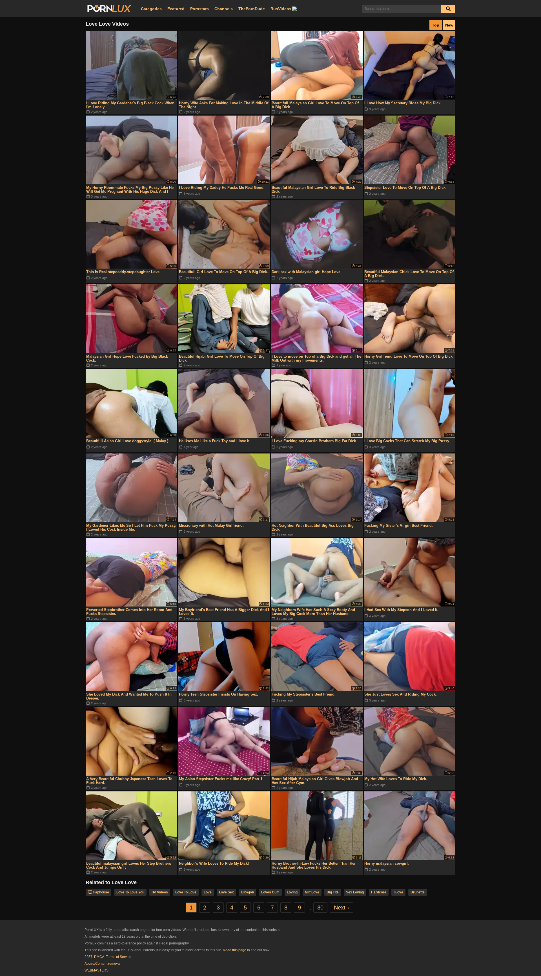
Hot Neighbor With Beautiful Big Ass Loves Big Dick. (313, 527)
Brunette (418, 892)
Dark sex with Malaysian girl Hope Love (306, 272)
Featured (176, 8)
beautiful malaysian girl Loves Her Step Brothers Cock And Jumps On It (128, 865)
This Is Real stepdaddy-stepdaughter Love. (123, 272)
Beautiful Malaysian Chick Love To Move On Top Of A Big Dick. (409, 274)
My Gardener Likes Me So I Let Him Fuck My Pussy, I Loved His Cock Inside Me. (131, 527)
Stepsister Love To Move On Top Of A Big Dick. (405, 187)
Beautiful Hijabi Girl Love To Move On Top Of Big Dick (222, 358)
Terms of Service (118, 957)
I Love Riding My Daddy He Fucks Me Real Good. (222, 187)
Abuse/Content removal (103, 964)
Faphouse (101, 892)
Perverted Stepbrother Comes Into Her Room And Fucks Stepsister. (129, 612)
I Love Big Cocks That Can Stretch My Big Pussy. (407, 441)
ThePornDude (251, 8)
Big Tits (333, 892)
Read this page (234, 950)
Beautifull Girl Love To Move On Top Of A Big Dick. (223, 272)
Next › (341, 907)
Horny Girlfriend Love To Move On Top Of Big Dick (408, 356)
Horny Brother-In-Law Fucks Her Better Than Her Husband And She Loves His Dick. (314, 865)
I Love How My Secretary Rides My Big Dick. (403, 103)
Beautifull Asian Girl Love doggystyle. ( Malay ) (127, 441)
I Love (398, 892)
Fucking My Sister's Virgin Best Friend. (398, 525)
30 (320, 907)
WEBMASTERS (96, 970)
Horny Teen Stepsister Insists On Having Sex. (218, 694)
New (449, 25)
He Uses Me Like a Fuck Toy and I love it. (214, 441)
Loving (292, 892)
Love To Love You (130, 892)
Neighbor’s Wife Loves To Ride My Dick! (214, 863)
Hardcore (378, 892)
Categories (151, 8)
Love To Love (185, 892)
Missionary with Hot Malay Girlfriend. (211, 525)
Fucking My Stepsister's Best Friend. (304, 694)
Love (208, 892)
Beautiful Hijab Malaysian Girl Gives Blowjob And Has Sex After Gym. (315, 781)
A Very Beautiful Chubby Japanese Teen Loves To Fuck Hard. (129, 781)
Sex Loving (355, 892)
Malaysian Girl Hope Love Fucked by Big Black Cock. (127, 358)
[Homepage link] (109, 8)
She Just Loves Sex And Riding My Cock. (400, 694)
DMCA (99, 957)
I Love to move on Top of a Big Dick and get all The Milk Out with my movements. (316, 358)
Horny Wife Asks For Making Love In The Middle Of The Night (223, 105)
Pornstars (199, 8)
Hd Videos (160, 892)
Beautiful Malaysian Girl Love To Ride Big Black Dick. (313, 189)
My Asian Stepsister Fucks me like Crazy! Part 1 (220, 779)
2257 (88, 957)
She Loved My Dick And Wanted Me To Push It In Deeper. (129, 696)
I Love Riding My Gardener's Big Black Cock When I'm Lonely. (130, 105)
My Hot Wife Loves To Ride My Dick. (395, 779)
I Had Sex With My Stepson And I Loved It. (401, 610)
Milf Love (312, 892)
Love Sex (226, 892)
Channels (223, 8)
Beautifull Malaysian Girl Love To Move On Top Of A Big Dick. (315, 105)
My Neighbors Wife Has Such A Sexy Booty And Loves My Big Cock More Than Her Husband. (313, 612)
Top (435, 25)
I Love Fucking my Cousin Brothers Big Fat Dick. (314, 441)
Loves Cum (270, 892)
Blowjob (247, 892)
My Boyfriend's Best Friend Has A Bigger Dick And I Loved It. (224, 612)
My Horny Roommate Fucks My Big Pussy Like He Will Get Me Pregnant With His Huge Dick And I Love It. (130, 189)
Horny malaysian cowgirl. (386, 863)
